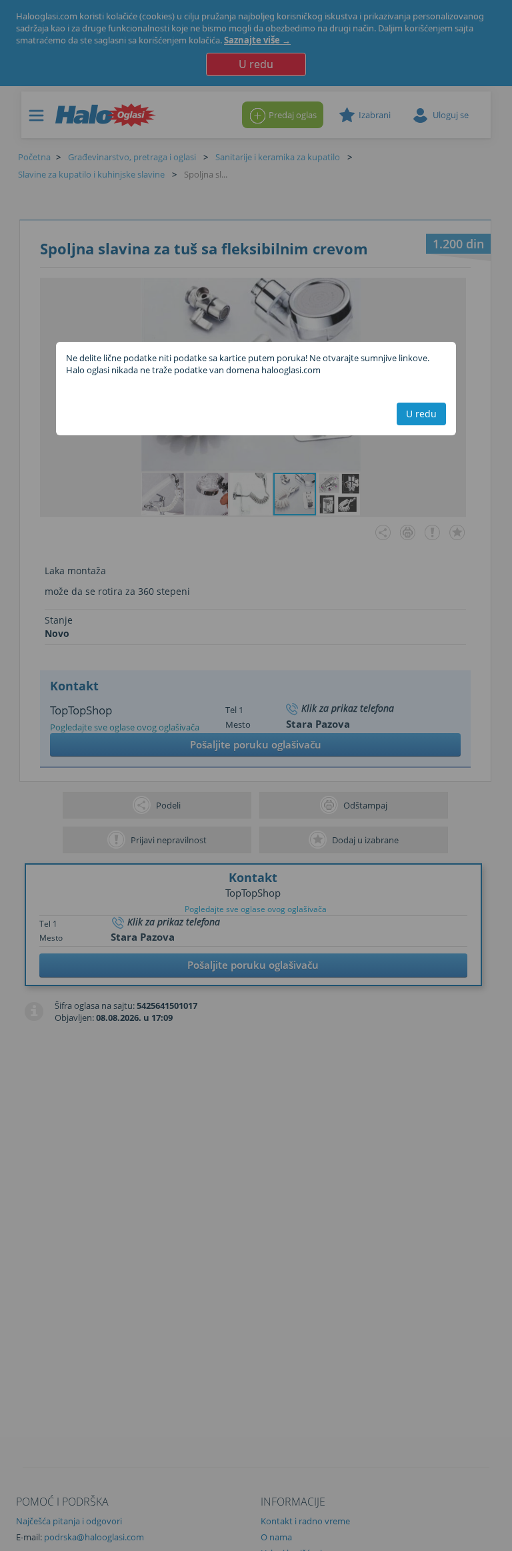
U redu (421, 413)
